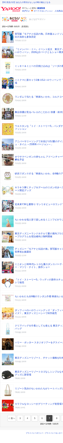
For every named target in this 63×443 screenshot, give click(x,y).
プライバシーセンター (53, 433)
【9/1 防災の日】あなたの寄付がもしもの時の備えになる (25, 2)
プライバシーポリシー (34, 433)
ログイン (26, 11)
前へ (13, 418)
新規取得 (41, 8)
